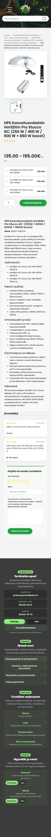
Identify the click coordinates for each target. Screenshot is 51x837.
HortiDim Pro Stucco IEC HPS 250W (21, 171)
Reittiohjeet (11, 783)
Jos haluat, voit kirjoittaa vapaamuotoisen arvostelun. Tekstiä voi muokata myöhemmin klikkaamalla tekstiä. (25, 503)
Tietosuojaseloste (25, 682)
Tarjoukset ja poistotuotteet (25, 675)
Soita (37, 621)
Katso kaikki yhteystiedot (25, 628)
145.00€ (41, 181)
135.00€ (41, 171)
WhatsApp (14, 621)
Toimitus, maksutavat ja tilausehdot (29, 667)
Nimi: (10, 487)
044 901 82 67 (25, 604)
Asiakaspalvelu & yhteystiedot (25, 659)
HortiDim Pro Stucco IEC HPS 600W (21, 191)
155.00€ (41, 191)
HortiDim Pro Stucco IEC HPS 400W (21, 181)
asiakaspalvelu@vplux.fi (25, 595)
